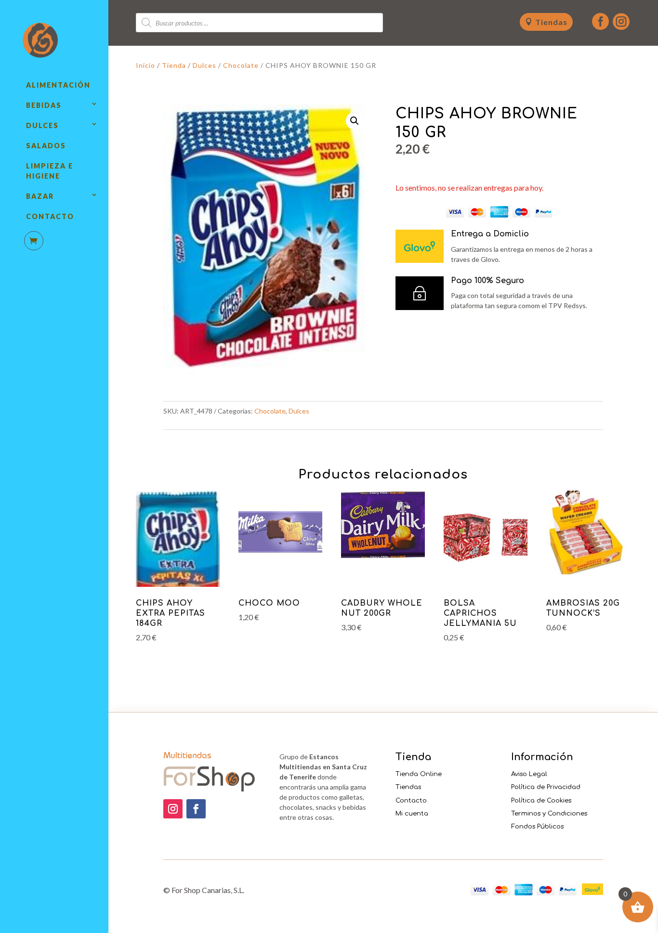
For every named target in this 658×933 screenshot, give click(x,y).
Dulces (42, 125)
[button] (354, 121)
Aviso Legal (529, 774)
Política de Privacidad (545, 787)
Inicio (145, 65)
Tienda (174, 65)
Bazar (40, 196)
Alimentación (58, 85)
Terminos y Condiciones (549, 813)
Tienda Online (418, 774)
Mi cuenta (411, 813)
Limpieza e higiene (49, 171)
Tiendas (551, 21)
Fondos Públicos (537, 826)
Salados (46, 146)
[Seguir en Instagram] (173, 808)
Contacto (50, 216)
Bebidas (44, 105)
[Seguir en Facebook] (196, 808)
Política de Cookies (541, 800)
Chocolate (241, 65)
